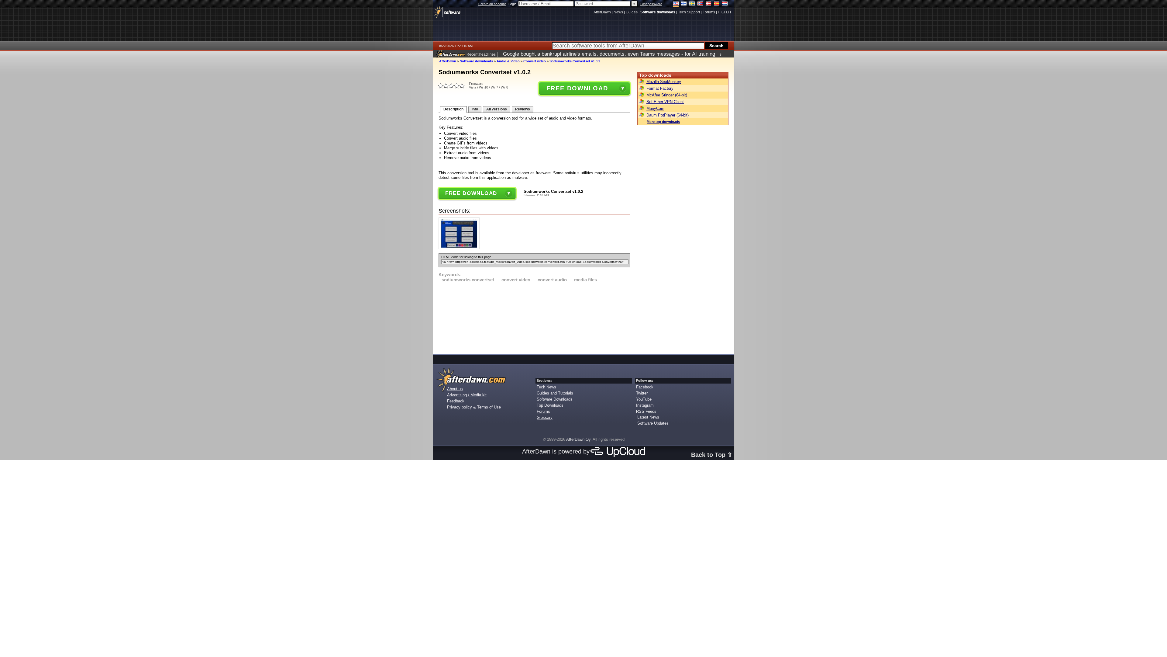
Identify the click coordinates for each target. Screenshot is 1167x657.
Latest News (648, 417)
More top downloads (663, 121)
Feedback (455, 401)
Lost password (651, 4)
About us (455, 389)
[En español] (717, 4)
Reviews (522, 109)
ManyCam (655, 108)
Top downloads (655, 75)
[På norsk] (700, 4)
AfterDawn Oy (578, 439)
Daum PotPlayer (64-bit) (667, 115)
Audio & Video (508, 61)
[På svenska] (692, 4)
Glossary (545, 417)
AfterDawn (447, 61)
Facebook (644, 387)
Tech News (546, 387)
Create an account (492, 4)
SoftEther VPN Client (665, 101)
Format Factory (659, 88)
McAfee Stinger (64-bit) (666, 95)
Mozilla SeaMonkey (663, 81)
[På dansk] (708, 4)
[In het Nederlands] (725, 4)
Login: (513, 4)
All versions (496, 109)
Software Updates (653, 423)
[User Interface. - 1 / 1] (461, 247)
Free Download (577, 88)
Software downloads (476, 61)
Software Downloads (555, 399)
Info (475, 109)
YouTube (644, 399)
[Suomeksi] (684, 4)
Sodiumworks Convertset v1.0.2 (574, 61)
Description (453, 109)
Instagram (645, 405)
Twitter (642, 393)
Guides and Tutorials (555, 393)
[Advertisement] (534, 317)
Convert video (534, 61)
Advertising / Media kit (467, 395)
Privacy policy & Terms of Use (474, 407)
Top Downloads (550, 405)
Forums (543, 411)
